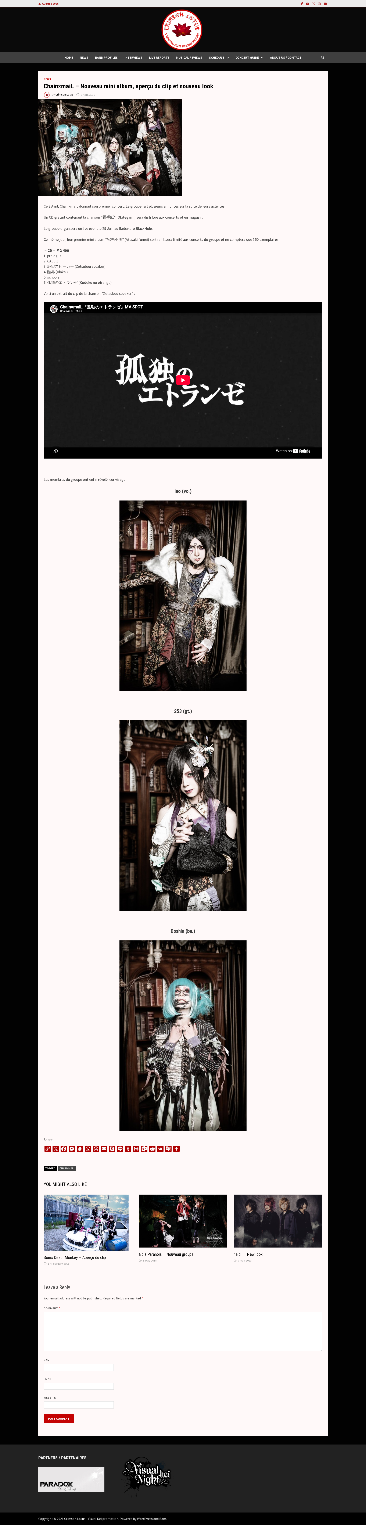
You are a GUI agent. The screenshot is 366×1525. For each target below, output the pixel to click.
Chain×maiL (67, 1168)
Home (69, 57)
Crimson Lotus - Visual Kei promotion (91, 1519)
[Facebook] (302, 3)
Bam (162, 1519)
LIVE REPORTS (159, 57)
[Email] (325, 3)
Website (50, 1397)
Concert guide (247, 57)
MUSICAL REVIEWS (189, 57)
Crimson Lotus (64, 95)
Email (48, 1379)
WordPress (145, 1519)
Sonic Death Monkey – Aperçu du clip (75, 1257)
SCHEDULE (216, 57)
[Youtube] (308, 3)
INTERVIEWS (133, 57)
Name (47, 1360)
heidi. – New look (248, 1254)
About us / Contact (286, 57)
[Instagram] (320, 3)
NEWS (84, 57)
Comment (52, 1308)
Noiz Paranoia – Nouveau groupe (166, 1254)
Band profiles (106, 57)
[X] (314, 3)
